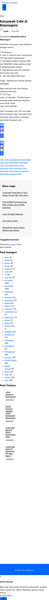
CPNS (7, 260)
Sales (7, 372)
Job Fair (8, 277)
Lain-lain (8, 309)
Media (7, 320)
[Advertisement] (24, 485)
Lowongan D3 (11, 312)
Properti (8, 357)
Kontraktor (9, 300)
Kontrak (8, 297)
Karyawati (14, 162)
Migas (7, 323)
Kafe (7, 162)
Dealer (7, 263)
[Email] (16, 132)
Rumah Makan (11, 360)
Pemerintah (9, 334)
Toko (7, 380)
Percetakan (9, 346)
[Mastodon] (16, 129)
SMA (7, 374)
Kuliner (2, 16)
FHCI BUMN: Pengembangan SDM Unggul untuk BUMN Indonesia (14, 205)
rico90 (5, 31)
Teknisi (7, 377)
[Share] (16, 136)
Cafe (2, 160)
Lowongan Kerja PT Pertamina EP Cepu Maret (10, 451)
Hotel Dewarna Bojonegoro (11, 394)
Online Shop (10, 326)
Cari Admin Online (10, 221)
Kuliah (7, 303)
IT (5, 274)
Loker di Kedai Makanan (12, 214)
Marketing (9, 317)
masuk (13, 244)
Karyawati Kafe (11, 165)
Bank (7, 257)
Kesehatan (9, 292)
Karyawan (9, 280)
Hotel (7, 272)
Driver (7, 266)
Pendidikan (9, 340)
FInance (8, 269)
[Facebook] (16, 125)
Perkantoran (10, 352)
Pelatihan (8, 332)
